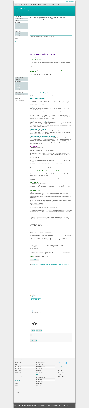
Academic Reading (19, 18)
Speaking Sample (18, 31)
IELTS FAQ (21, 4)
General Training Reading (36, 298)
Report (32, 340)
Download (39, 4)
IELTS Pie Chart (18, 370)
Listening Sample (18, 29)
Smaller (72, 1)
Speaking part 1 (18, 33)
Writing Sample (17, 22)
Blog (49, 4)
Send (37, 330)
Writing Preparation (18, 81)
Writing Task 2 (18, 28)
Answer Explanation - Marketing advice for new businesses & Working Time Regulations (50, 264)
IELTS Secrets (17, 387)
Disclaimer (60, 374)
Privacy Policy (61, 370)
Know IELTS (17, 383)
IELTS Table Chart (18, 366)
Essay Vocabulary (18, 98)
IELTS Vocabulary (39, 379)
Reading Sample (18, 16)
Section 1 (33, 56)
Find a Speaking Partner (20, 94)
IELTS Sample (33, 4)
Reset (70, 1)
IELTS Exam (26, 4)
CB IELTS (16, 385)
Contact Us (54, 4)
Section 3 (43, 56)
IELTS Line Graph (18, 364)
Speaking (16, 38)
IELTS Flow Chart (18, 368)
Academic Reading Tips (40, 364)
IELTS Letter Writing (18, 372)
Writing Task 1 (18, 85)
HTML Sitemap (61, 376)
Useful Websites (18, 392)
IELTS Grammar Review (40, 377)
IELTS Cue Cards (39, 381)
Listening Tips (38, 370)
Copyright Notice (61, 372)
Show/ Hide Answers (34, 259)
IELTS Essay (17, 374)
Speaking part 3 (18, 35)
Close (36, 340)
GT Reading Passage (35, 299)
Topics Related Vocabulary (19, 100)
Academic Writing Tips (40, 366)
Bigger (67, 1)
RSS (70, 334)
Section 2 (38, 56)
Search (59, 4)
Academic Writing (19, 83)
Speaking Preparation (19, 92)
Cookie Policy (60, 368)
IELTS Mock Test (18, 96)
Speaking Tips (39, 372)
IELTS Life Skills (39, 383)
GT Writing (18, 89)
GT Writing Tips (39, 368)
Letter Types (38, 385)
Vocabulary (45, 4)
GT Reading (18, 20)
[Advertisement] (21, 58)
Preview (33, 330)
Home (16, 4)
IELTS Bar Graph (18, 362)
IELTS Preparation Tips (40, 362)
